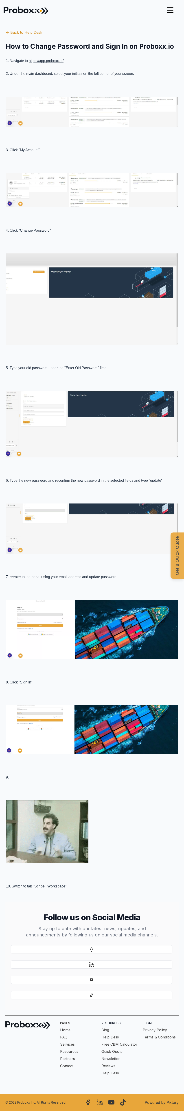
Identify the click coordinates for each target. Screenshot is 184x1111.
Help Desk (110, 1037)
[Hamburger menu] (170, 10)
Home (65, 1030)
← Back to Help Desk (24, 32)
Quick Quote (112, 1051)
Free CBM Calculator (119, 1044)
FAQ (63, 1037)
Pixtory (172, 1102)
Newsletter (110, 1058)
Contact (66, 1066)
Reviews (108, 1066)
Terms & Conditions (159, 1037)
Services (67, 1044)
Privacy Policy (155, 1030)
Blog (105, 1030)
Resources (69, 1051)
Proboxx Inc (26, 1102)
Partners (67, 1058)
